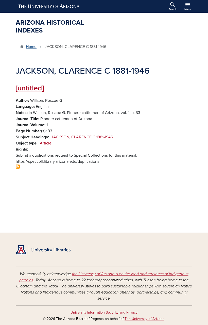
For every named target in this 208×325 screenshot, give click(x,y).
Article (45, 143)
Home (31, 46)
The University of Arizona (144, 319)
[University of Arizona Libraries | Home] (43, 250)
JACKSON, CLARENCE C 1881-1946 (82, 137)
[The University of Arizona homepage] (49, 6)
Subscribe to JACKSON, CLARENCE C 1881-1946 (18, 167)
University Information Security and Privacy (104, 312)
